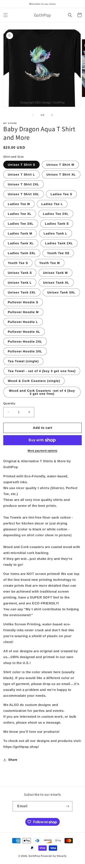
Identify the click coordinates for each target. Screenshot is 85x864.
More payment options (43, 450)
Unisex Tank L (20, 282)
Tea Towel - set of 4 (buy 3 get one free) (42, 371)
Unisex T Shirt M (60, 164)
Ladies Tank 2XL (59, 243)
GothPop (34, 856)
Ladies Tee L (52, 204)
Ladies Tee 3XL (21, 223)
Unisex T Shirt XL (61, 174)
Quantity (9, 403)
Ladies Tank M (20, 233)
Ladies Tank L (55, 233)
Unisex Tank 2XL (22, 292)
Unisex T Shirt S (21, 164)
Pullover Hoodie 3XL (25, 351)
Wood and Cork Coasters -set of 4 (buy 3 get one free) (42, 392)
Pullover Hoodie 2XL (25, 341)
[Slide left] (33, 115)
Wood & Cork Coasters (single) (34, 381)
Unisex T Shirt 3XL (23, 194)
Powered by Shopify (54, 856)
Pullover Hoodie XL (24, 331)
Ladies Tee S (61, 194)
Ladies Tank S (57, 223)
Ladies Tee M (19, 204)
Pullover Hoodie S (23, 302)
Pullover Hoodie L (23, 322)
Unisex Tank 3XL (61, 292)
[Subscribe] (67, 806)
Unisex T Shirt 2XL (23, 184)
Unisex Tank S (20, 272)
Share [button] (12, 759)
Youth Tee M (49, 263)
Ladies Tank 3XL (22, 253)
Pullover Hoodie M (23, 312)
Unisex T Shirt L (21, 174)
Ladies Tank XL (21, 243)
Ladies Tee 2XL (56, 214)
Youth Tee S (18, 263)
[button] (5, 15)
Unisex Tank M (55, 272)
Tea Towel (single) (23, 361)
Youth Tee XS (58, 253)
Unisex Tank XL (56, 282)
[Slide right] (52, 115)
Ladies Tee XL (20, 214)
